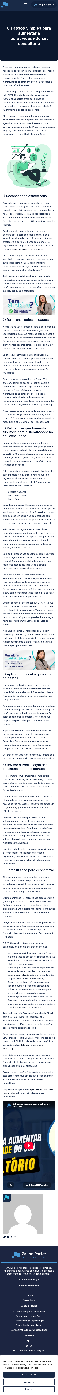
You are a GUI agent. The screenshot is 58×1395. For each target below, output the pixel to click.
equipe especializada (18, 975)
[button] (25, 5)
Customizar (29, 1382)
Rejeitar (29, 1389)
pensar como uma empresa (28, 249)
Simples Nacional (37, 519)
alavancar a (9, 337)
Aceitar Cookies (29, 1374)
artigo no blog (10, 807)
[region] (29, 1375)
